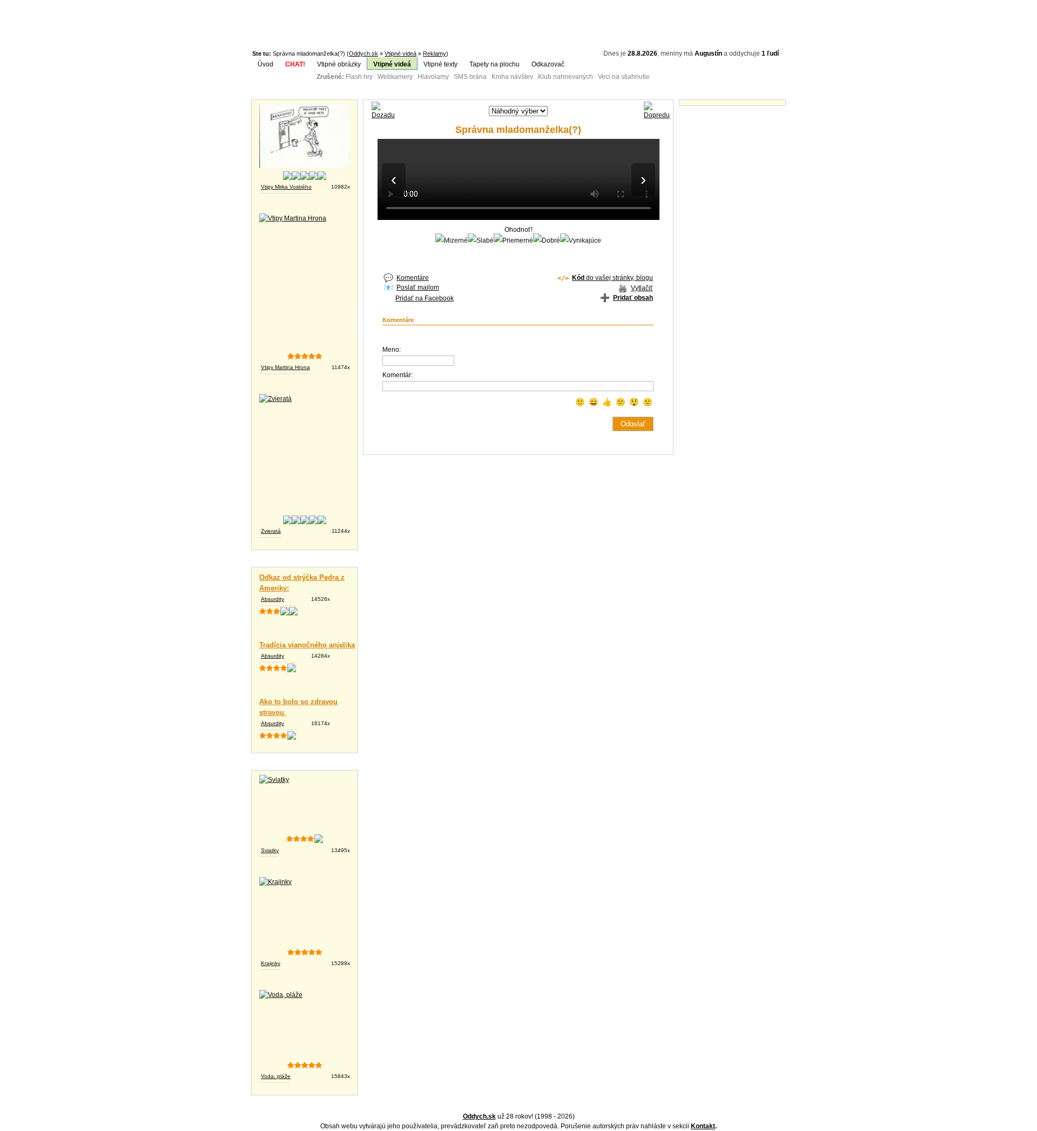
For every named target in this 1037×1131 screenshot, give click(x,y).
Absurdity (272, 599)
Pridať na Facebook (424, 298)
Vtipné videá (400, 53)
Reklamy (434, 53)
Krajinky (270, 963)
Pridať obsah (633, 298)
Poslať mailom (417, 287)
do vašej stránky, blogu (612, 278)
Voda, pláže (276, 1076)
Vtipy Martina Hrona (285, 367)
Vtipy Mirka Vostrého (286, 187)
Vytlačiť (642, 288)
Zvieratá (271, 531)
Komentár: (397, 375)
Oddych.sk (363, 53)
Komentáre (412, 278)
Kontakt (703, 1126)
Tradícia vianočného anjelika (307, 645)
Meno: (391, 349)
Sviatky (270, 850)
